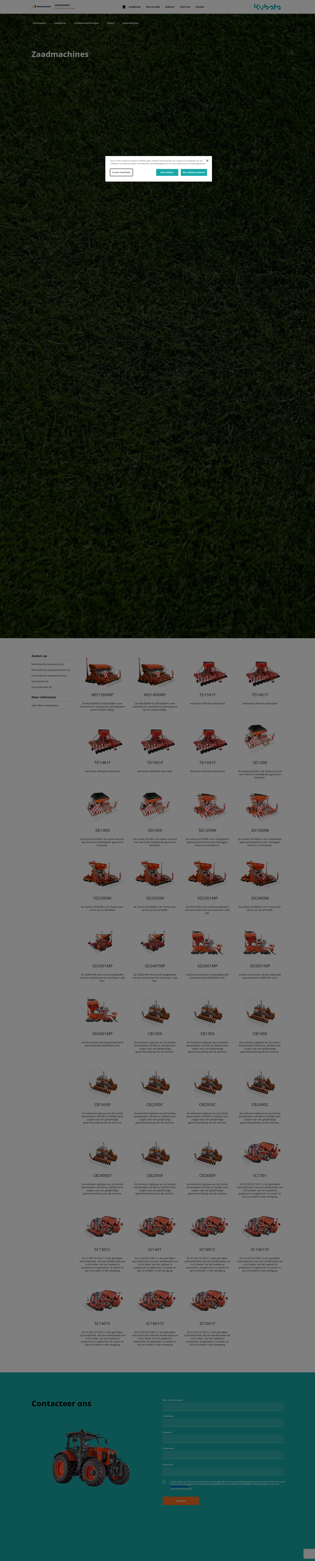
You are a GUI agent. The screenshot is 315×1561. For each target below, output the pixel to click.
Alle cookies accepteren (194, 172)
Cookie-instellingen (121, 172)
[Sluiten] (207, 160)
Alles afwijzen (167, 172)
